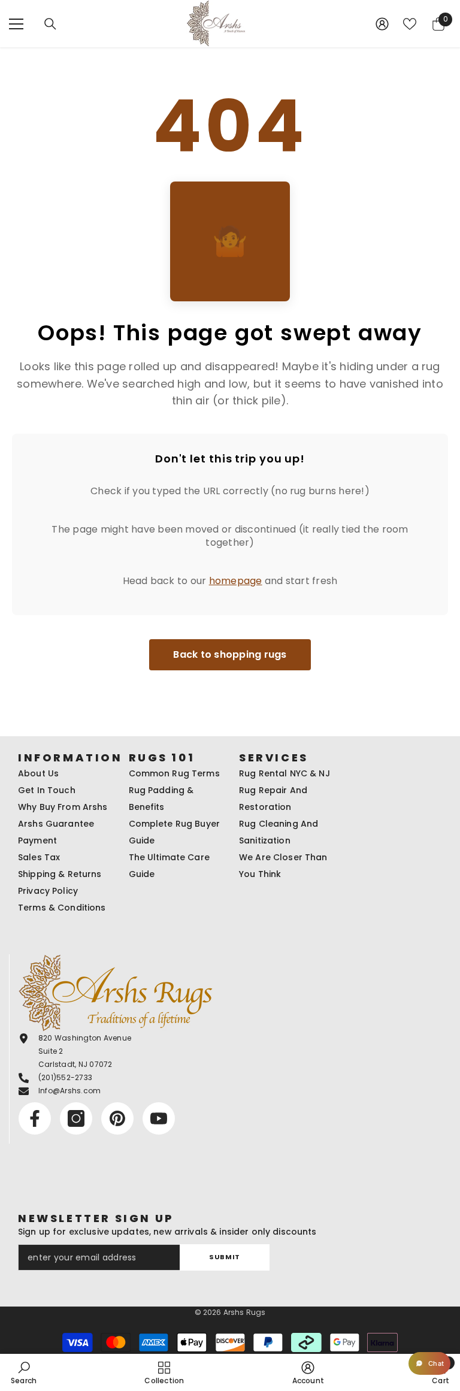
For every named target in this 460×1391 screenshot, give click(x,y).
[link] (24, 1372)
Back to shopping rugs (229, 654)
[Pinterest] (117, 1118)
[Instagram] (76, 1118)
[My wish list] (409, 24)
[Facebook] (35, 1118)
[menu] (16, 24)
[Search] (50, 24)
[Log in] (382, 24)
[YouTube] (159, 1118)
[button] (429, 1363)
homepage (235, 581)
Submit (224, 1257)
